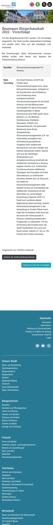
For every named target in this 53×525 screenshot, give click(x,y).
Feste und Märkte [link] (9, 441)
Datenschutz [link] (46, 325)
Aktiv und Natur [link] (8, 478)
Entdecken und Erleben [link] (11, 481)
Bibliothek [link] (6, 454)
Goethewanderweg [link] (9, 487)
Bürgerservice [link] (10, 400)
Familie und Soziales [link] (10, 414)
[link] (31, 4)
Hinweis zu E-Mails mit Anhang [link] (38, 331)
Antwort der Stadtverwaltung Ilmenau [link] (19, 257)
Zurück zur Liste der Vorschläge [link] (36, 265)
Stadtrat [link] (5, 377)
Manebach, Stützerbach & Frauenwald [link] (17, 484)
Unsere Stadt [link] (9, 361)
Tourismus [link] (8, 468)
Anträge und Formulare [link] (11, 426)
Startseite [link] (45, 318)
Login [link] (48, 338)
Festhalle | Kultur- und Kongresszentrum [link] (18, 445)
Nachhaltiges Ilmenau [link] (11, 500)
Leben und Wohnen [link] (10, 411)
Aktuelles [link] (6, 405)
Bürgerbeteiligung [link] (9, 380)
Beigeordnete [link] (7, 374)
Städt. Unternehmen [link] (10, 390)
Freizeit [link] (6, 437)
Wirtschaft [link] (8, 510)
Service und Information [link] (12, 472)
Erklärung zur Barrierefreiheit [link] (39, 328)
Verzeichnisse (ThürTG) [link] (41, 334)
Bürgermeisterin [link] (8, 371)
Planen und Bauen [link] (9, 420)
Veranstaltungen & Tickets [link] (13, 491)
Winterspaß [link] (6, 494)
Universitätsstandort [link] (10, 387)
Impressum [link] (46, 322)
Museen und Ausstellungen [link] (13, 448)
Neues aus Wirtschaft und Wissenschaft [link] (18, 515)
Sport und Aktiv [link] (8, 451)
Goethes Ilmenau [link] (9, 497)
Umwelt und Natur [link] (9, 423)
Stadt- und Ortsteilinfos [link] (11, 365)
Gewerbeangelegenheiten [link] (12, 518)
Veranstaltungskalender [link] (12, 457)
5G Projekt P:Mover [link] (10, 521)
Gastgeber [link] (6, 475)
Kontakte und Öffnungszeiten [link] (14, 408)
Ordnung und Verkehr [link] (11, 417)
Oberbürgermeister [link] (10, 368)
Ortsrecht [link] (6, 384)
